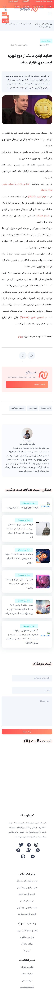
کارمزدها (27, 950)
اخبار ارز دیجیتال (29, 503)
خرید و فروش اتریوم (27, 894)
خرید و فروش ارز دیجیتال (27, 881)
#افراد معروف (45, 408)
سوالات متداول (27, 944)
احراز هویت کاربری (27, 937)
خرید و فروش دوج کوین (27, 907)
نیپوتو (21, 336)
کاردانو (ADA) (43, 215)
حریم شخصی (27, 980)
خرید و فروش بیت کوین (27, 887)
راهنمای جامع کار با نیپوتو (27, 930)
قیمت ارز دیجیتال (39, 384)
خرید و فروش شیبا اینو (27, 914)
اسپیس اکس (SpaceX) (32, 317)
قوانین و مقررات (27, 967)
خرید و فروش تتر (27, 900)
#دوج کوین (32, 408)
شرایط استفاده (27, 973)
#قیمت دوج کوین (17, 408)
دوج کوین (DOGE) (37, 196)
